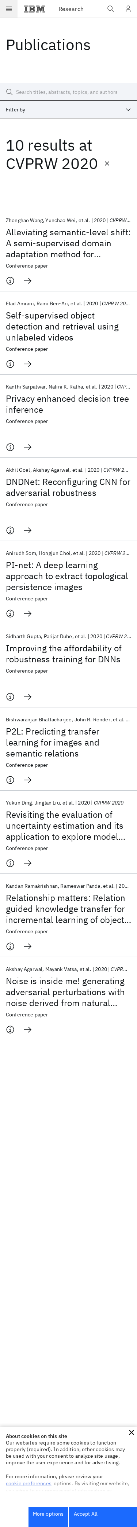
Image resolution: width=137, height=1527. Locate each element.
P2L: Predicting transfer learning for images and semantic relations (52, 742)
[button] (131, 1432)
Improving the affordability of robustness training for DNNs (64, 654)
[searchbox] (68, 92)
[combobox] (68, 109)
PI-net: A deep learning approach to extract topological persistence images (67, 575)
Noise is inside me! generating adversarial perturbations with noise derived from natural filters (65, 991)
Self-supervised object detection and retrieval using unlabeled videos (62, 326)
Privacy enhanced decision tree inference (67, 404)
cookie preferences (29, 1483)
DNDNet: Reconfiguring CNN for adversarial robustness (68, 487)
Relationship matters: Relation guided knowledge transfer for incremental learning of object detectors (65, 908)
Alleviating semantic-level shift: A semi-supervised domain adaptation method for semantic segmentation (68, 243)
